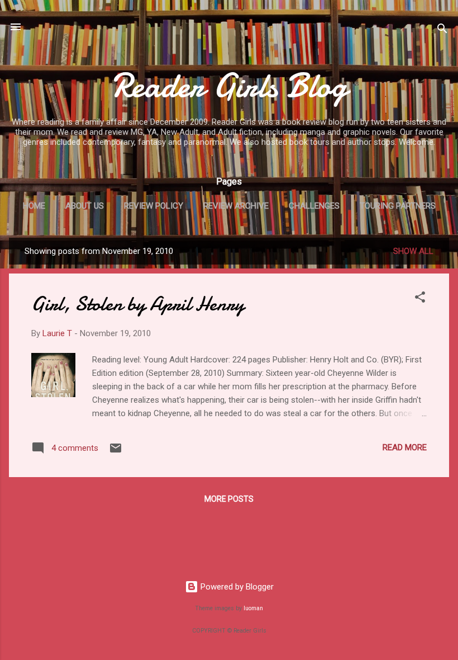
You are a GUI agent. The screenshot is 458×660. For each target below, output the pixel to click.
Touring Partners (398, 206)
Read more (405, 447)
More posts (229, 498)
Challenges (314, 206)
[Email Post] (115, 452)
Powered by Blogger (236, 587)
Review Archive (236, 206)
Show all (413, 251)
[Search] (442, 30)
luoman (253, 608)
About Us (84, 206)
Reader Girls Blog (229, 86)
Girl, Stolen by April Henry (137, 304)
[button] (420, 299)
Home (34, 206)
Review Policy (153, 206)
